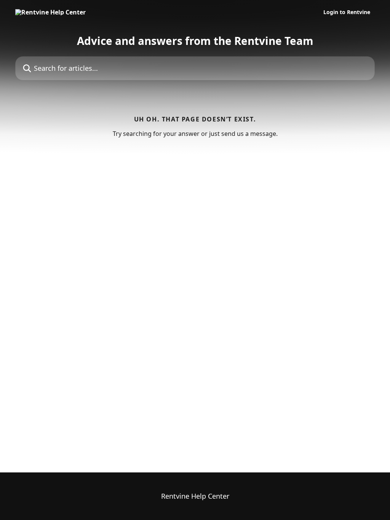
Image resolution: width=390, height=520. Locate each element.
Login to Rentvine (346, 12)
